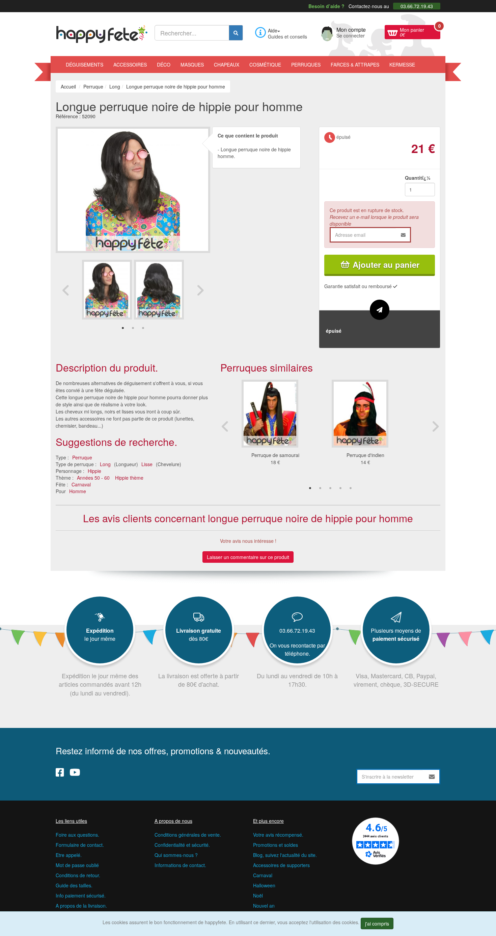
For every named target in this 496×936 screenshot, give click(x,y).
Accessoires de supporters (281, 865)
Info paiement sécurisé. (81, 895)
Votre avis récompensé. (278, 834)
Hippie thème (129, 477)
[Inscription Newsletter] (431, 776)
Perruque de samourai (275, 455)
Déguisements (84, 64)
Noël (258, 895)
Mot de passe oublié (77, 865)
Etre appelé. (69, 855)
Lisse (147, 464)
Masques (192, 64)
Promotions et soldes (275, 844)
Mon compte (351, 32)
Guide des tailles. (74, 885)
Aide (272, 30)
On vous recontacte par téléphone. (297, 649)
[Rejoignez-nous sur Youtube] (75, 772)
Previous (66, 290)
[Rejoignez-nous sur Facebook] (60, 772)
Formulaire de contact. (80, 844)
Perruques (306, 64)
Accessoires (130, 64)
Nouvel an (264, 905)
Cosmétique (265, 64)
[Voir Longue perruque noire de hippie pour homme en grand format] (133, 188)
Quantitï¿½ (418, 177)
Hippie (94, 470)
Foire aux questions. (77, 834)
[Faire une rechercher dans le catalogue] (236, 32)
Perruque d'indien (365, 455)
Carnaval (81, 484)
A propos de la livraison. (81, 905)
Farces (355, 64)
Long (105, 464)
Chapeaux (226, 64)
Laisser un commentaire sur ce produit (248, 557)
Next (200, 290)
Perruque (82, 457)
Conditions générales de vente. (188, 834)
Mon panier (420, 31)
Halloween (264, 885)
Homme (77, 491)
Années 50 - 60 (93, 477)
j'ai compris (377, 923)
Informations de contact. (180, 865)
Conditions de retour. (78, 875)
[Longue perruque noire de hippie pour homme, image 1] (159, 290)
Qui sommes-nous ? (176, 855)
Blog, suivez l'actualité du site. (285, 855)
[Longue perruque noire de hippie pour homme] (107, 290)
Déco (163, 64)
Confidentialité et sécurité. (182, 844)
